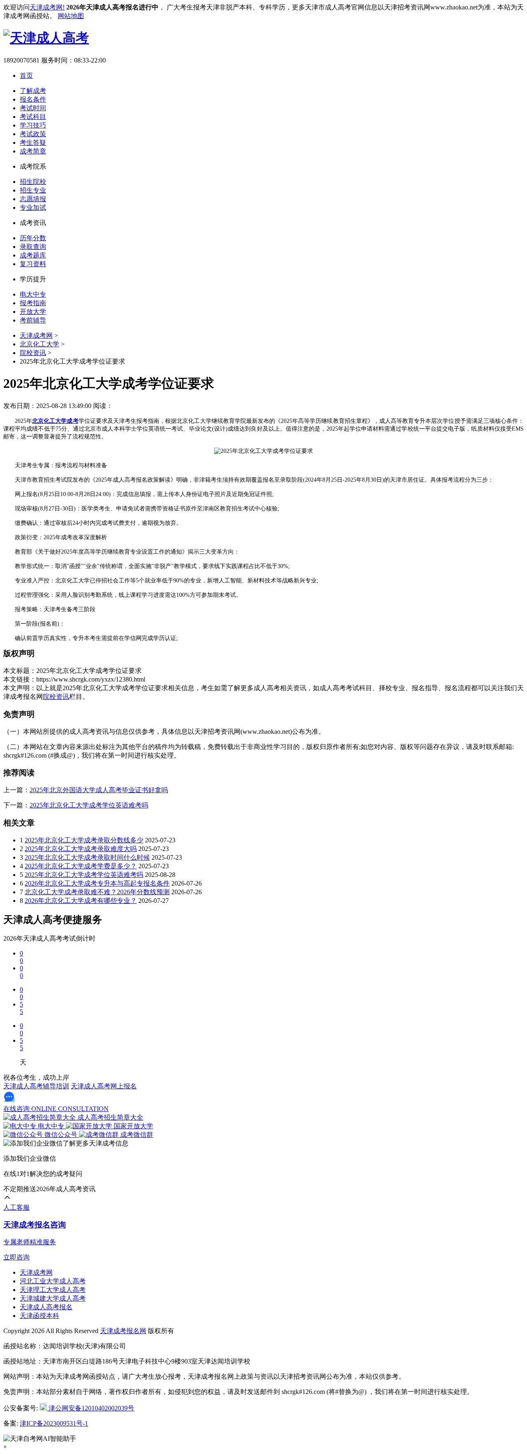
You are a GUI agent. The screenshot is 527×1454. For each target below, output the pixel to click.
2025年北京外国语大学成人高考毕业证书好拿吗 (99, 789)
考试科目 (33, 116)
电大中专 (33, 294)
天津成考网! (47, 7)
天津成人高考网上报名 (104, 1086)
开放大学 (33, 311)
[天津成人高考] (46, 37)
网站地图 (71, 15)
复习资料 (33, 263)
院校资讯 (33, 352)
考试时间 (33, 107)
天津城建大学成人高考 (53, 1298)
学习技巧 (33, 125)
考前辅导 (33, 320)
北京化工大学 (39, 344)
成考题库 (33, 255)
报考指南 (33, 302)
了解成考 (33, 90)
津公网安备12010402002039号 (90, 1408)
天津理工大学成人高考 (53, 1289)
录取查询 (33, 246)
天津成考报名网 (123, 1330)
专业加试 (33, 207)
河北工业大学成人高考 (53, 1281)
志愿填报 (33, 198)
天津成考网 (36, 335)
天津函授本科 (39, 1315)
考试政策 (33, 133)
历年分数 (33, 237)
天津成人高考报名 (46, 1306)
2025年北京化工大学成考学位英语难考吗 (89, 805)
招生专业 (33, 190)
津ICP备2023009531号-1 (54, 1423)
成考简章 (33, 151)
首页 (26, 75)
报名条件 (33, 99)
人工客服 (16, 1207)
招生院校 (33, 181)
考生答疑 (33, 142)
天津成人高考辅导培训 (36, 1086)
